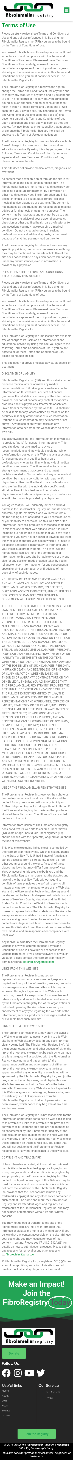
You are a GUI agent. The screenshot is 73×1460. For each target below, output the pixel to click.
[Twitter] (40, 1373)
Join (4, 1400)
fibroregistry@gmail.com (38, 962)
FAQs (5, 1405)
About (5, 1395)
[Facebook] (6, 1373)
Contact (6, 1415)
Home (5, 1390)
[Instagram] (17, 1373)
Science (6, 1410)
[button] (66, 10)
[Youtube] (29, 1373)
